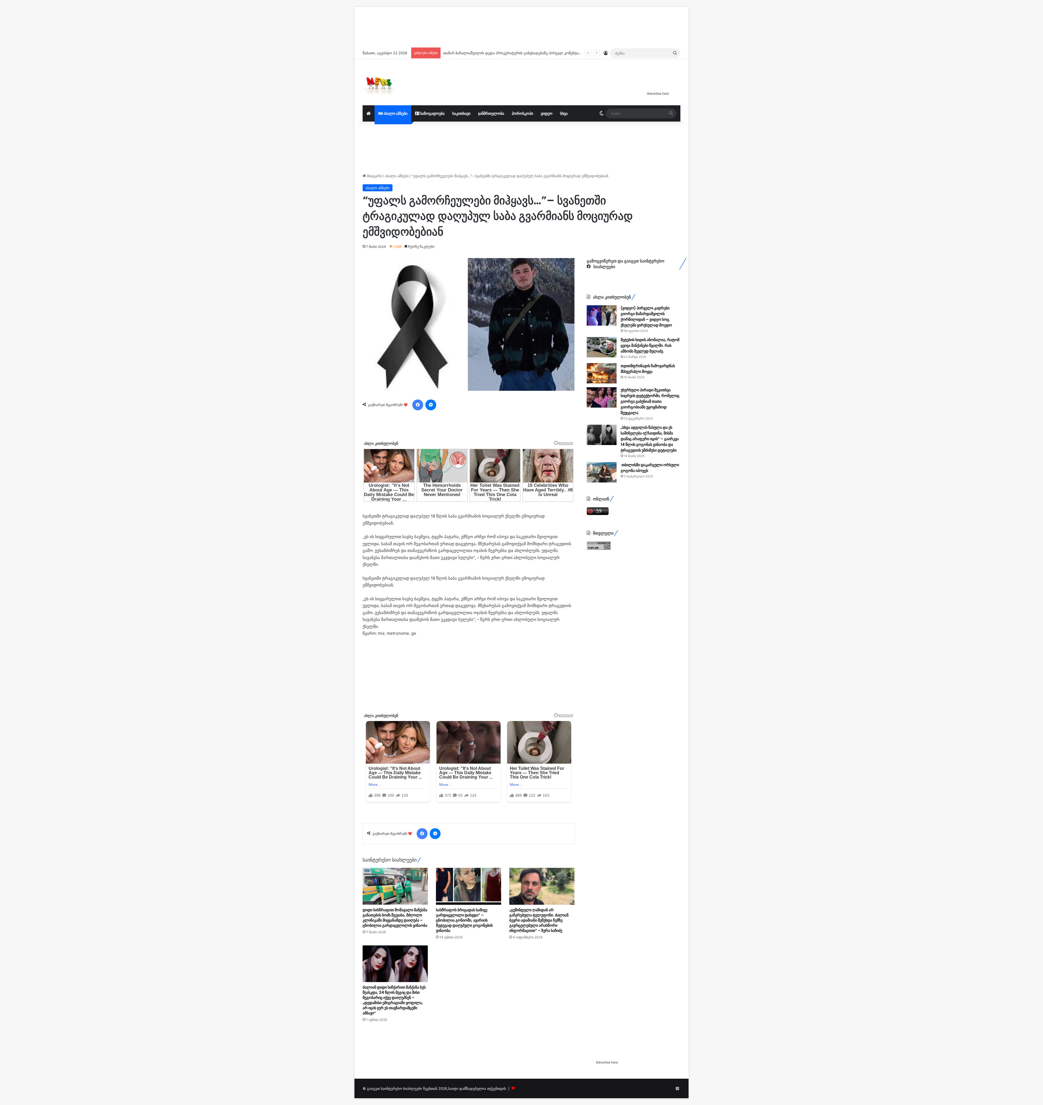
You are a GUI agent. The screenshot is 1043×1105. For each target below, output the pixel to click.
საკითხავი (461, 113)
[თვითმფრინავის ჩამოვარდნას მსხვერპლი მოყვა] (602, 373)
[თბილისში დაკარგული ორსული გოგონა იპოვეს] (602, 472)
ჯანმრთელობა (491, 113)
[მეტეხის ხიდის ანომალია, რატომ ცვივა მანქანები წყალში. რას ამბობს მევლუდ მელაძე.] (602, 347)
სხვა (564, 113)
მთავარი (374, 176)
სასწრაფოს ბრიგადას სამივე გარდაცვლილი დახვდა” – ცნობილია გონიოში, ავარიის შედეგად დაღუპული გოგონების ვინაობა (464, 920)
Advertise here (658, 93)
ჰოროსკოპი (522, 113)
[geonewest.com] (379, 82)
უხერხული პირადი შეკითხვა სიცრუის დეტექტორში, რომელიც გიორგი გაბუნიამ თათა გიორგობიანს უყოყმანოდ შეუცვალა (650, 401)
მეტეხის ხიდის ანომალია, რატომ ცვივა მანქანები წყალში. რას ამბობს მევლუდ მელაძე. (650, 345)
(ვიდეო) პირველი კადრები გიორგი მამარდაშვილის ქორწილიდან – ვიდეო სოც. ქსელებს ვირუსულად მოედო (646, 316)
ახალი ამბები (395, 113)
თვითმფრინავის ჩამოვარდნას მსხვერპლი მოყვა (648, 368)
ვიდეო (546, 113)
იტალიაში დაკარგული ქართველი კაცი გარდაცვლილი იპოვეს (498, 53)
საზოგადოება (432, 113)
